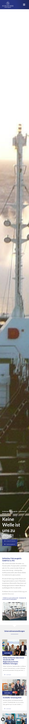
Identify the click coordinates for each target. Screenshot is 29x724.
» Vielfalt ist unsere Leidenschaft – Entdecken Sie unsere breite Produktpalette (14, 598)
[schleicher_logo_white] (7, 2)
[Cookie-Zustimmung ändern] (3, 719)
